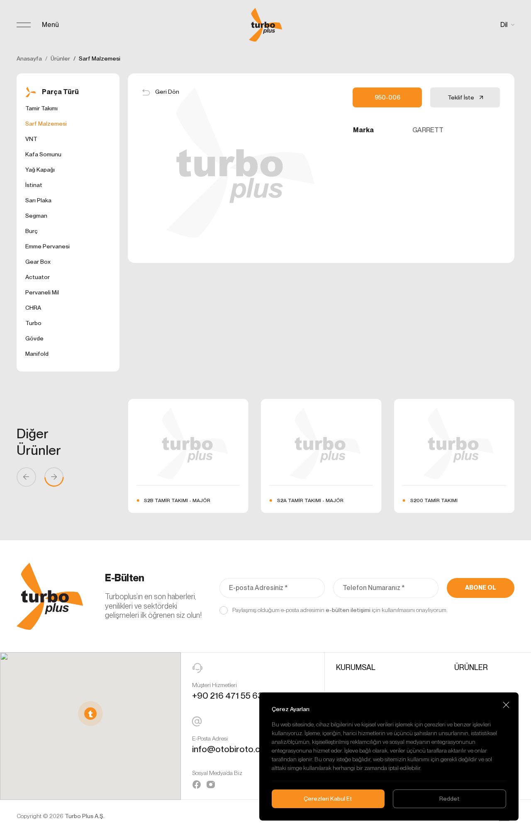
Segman (36, 215)
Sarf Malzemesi (46, 123)
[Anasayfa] (265, 25)
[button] (90, 713)
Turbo (33, 323)
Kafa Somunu (43, 154)
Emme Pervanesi (47, 246)
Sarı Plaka (38, 200)
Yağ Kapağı (40, 169)
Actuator (37, 277)
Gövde (34, 338)
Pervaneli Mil (42, 292)
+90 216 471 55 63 (227, 695)
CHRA (33, 307)
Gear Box (38, 261)
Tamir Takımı (41, 108)
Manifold (37, 353)
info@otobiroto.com (232, 749)
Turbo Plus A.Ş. (85, 816)
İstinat (33, 185)
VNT (31, 139)
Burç (31, 231)
